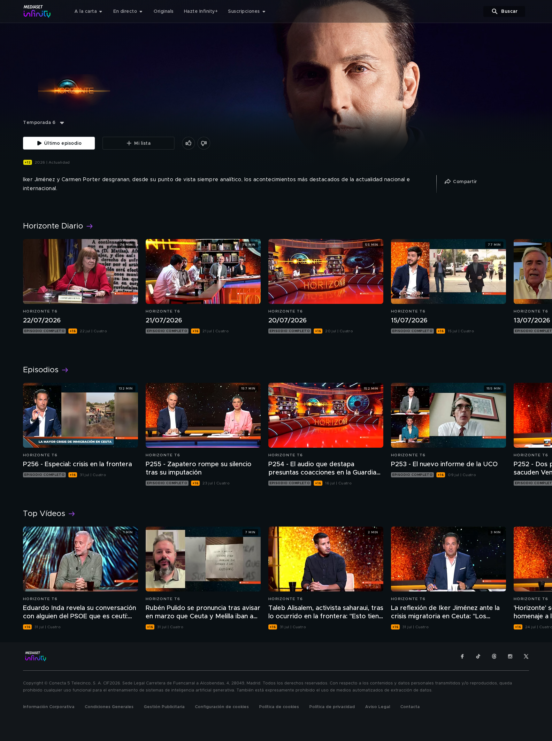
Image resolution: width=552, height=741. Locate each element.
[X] (526, 656)
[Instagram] (510, 656)
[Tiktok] (478, 656)
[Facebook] (462, 656)
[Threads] (494, 656)
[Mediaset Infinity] (37, 11)
